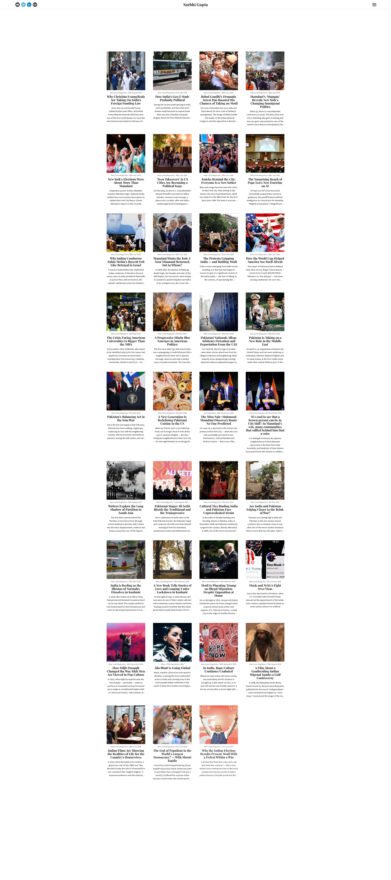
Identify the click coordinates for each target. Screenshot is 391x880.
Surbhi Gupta (195, 4)
